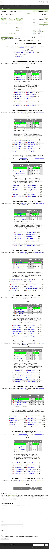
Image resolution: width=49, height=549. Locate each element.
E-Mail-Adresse (4, 525)
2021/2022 (46, 22)
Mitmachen (34, 547)
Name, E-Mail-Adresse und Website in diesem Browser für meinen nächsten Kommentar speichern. (19, 536)
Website (2, 530)
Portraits (9, 8)
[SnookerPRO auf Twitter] (47, 2)
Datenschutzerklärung (11, 495)
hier (19, 38)
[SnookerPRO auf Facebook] (44, 2)
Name (2, 521)
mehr (2, 8)
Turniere (2, 544)
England (46, 18)
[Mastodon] (42, 2)
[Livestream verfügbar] (45, 25)
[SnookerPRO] (1, 2)
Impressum (38, 547)
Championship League (43, 24)
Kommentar (3, 507)
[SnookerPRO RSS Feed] (40, 2)
